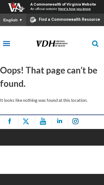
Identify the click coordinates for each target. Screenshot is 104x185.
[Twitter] (27, 121)
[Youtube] (44, 121)
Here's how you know (74, 9)
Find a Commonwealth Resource (69, 19)
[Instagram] (77, 121)
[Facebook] (10, 121)
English (13, 20)
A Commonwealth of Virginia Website (63, 4)
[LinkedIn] (60, 121)
